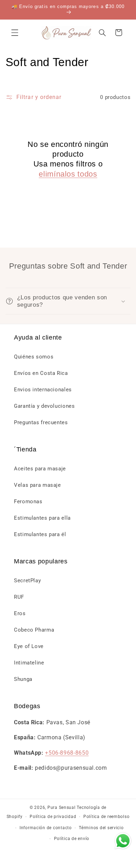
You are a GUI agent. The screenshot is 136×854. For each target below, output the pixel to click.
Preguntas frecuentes (41, 422)
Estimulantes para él (40, 534)
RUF (19, 597)
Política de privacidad (53, 816)
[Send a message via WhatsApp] (123, 841)
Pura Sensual (61, 807)
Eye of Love (29, 646)
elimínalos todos (68, 174)
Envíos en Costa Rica (41, 373)
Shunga (23, 679)
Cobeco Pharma (34, 630)
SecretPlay (27, 580)
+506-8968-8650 (67, 752)
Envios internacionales (43, 389)
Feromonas (28, 501)
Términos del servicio (101, 827)
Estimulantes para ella (42, 518)
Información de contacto (46, 827)
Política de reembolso (106, 816)
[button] (15, 32)
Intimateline (29, 663)
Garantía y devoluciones (44, 406)
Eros (20, 613)
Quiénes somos (33, 357)
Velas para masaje (37, 485)
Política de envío (72, 838)
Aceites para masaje (40, 468)
